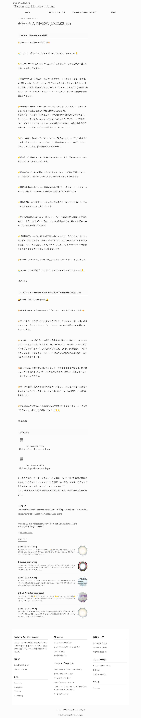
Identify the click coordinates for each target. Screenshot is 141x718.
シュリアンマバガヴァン (63, 643)
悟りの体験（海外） (26, 533)
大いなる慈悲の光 (60, 655)
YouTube (17, 691)
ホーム (27, 12)
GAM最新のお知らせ (21, 665)
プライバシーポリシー (69, 710)
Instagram (18, 687)
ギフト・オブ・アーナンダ (63, 674)
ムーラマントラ (59, 651)
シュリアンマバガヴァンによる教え (67, 647)
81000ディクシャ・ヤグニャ (64, 682)
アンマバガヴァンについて (56, 12)
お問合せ (82, 710)
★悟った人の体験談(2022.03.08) (31, 593)
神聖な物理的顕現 (99, 652)
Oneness (96, 688)
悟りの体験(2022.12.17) (27, 546)
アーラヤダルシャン (61, 694)
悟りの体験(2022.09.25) (27, 608)
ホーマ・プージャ (20, 669)
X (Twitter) (18, 695)
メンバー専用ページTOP (102, 665)
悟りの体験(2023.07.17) (27, 562)
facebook (18, 683)
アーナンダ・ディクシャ (63, 678)
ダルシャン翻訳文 (99, 674)
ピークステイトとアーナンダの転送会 (68, 669)
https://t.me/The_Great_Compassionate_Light (40, 513)
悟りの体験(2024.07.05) (27, 577)
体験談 (113, 12)
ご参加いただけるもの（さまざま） (84, 12)
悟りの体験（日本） (100, 643)
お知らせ (96, 670)
